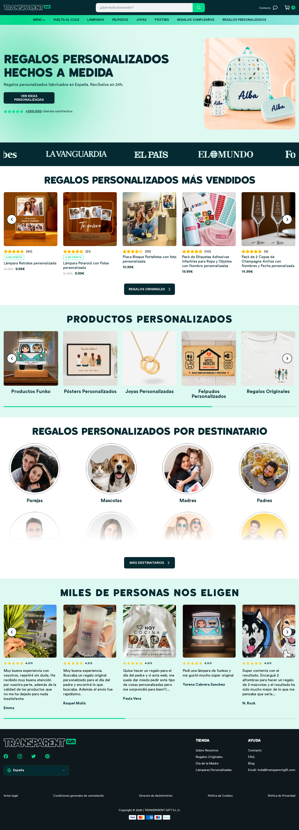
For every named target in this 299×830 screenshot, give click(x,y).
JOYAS (141, 19)
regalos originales (147, 289)
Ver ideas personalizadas (29, 97)
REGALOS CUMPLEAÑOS (195, 19)
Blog (251, 763)
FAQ (251, 757)
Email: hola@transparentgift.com (271, 770)
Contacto (255, 750)
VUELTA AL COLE (66, 19)
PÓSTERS (162, 19)
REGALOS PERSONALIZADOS (244, 19)
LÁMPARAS (95, 19)
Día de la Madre (207, 763)
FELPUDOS (120, 19)
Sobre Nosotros (207, 750)
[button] (12, 219)
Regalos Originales (209, 757)
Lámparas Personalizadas (214, 770)
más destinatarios (147, 562)
